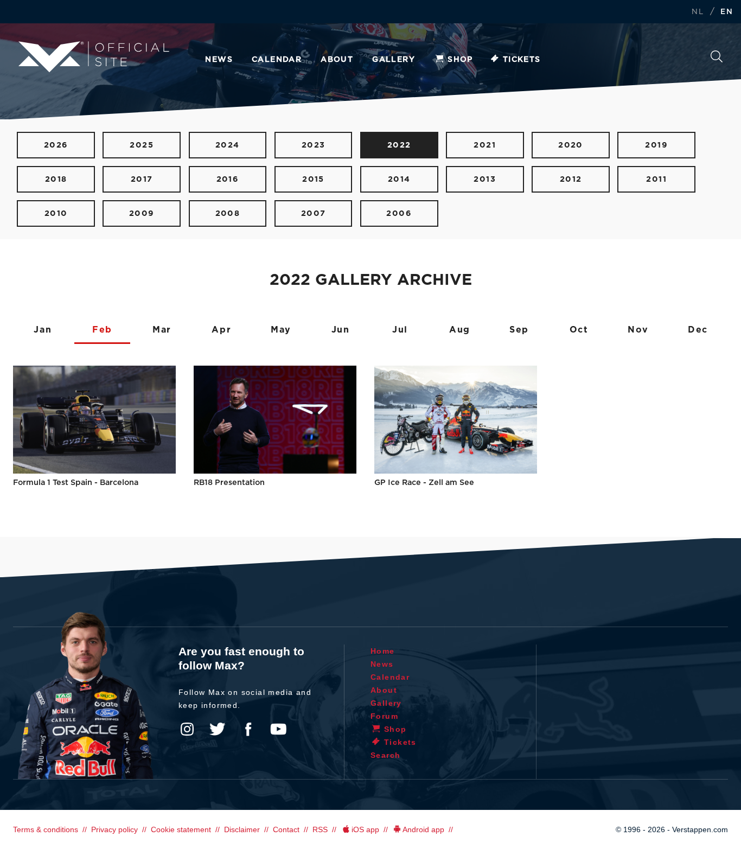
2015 (313, 179)
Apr (221, 329)
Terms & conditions (45, 829)
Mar (161, 329)
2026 (56, 145)
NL (698, 12)
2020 (570, 145)
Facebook (248, 729)
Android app (423, 829)
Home (382, 651)
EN (726, 12)
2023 (313, 145)
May (281, 329)
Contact (286, 829)
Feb (102, 329)
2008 (227, 213)
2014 (399, 179)
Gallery (393, 59)
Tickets (522, 59)
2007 (313, 213)
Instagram (187, 729)
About (337, 59)
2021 (485, 145)
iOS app (365, 829)
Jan (43, 329)
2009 (142, 213)
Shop (460, 59)
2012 (571, 179)
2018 (56, 179)
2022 (399, 145)
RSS (320, 829)
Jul (400, 329)
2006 (399, 213)
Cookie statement (181, 829)
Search (717, 59)
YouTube (278, 729)
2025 (142, 145)
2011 (656, 179)
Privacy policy (114, 829)
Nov (638, 329)
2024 (227, 145)
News (219, 59)
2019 (656, 145)
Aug (459, 329)
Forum (384, 716)
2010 (56, 213)
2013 (485, 179)
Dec (698, 329)
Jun (340, 329)
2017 (142, 179)
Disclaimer (242, 829)
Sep (519, 329)
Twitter (217, 729)
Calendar (277, 59)
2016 (227, 179)
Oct (579, 329)
